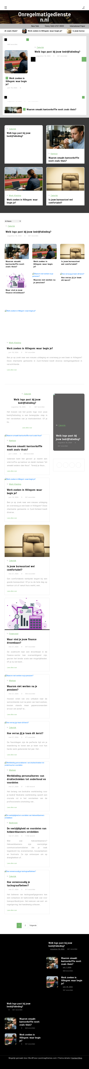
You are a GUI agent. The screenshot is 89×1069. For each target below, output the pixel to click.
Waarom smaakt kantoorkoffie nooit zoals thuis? (51, 107)
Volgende (33, 925)
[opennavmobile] (83, 7)
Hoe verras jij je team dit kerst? (71, 278)
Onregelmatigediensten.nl (44, 17)
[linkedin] (79, 2)
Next (84, 59)
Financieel (13, 634)
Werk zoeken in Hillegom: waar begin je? (36, 31)
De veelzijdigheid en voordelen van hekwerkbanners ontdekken (26, 830)
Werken (12, 681)
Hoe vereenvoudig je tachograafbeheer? (18, 884)
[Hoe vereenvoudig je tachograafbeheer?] (27, 871)
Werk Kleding (15, 195)
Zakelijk (40, 47)
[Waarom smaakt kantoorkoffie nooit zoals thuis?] (65, 137)
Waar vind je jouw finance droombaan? (15, 291)
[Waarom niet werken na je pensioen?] (44, 275)
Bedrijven (13, 823)
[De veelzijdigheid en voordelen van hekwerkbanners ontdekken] (27, 816)
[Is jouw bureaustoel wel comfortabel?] (60, 31)
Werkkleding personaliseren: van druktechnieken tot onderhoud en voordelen (26, 779)
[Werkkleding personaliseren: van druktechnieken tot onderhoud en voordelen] (27, 764)
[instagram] (76, 2)
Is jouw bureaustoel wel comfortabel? (61, 201)
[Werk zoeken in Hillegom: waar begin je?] (15, 31)
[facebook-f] (73, 2)
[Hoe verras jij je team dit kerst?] (72, 274)
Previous (33, 59)
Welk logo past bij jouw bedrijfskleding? (57, 51)
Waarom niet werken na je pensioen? (44, 281)
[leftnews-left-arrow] (27, 39)
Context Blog (76, 1058)
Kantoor (54, 154)
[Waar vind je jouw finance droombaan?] (17, 280)
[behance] (82, 2)
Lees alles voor (12, 376)
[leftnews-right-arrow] (5, 39)
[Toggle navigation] (6, 7)
